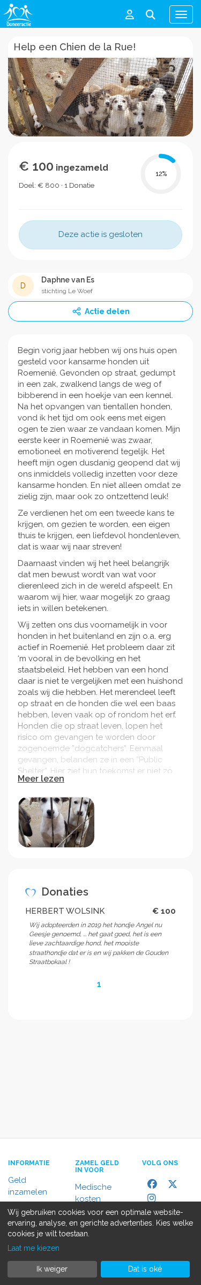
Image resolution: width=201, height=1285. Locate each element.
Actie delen (107, 311)
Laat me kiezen (33, 1248)
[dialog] (100, 1243)
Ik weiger (52, 1269)
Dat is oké (145, 1269)
